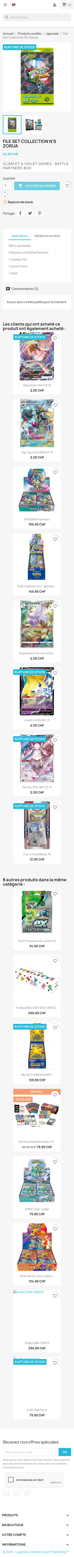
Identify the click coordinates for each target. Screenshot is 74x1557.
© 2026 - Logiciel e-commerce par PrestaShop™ (36, 1552)
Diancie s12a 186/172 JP (37, 787)
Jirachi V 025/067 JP (37, 720)
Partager (20, 213)
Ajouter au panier (37, 185)
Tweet (30, 213)
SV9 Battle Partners (37, 519)
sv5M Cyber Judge (37, 1209)
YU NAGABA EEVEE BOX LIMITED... (37, 1008)
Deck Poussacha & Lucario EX (37, 941)
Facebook (6, 1493)
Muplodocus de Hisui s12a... (37, 653)
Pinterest (39, 213)
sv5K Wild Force (37, 1410)
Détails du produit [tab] (47, 236)
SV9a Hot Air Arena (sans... (37, 1276)
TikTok (27, 1493)
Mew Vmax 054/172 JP (37, 385)
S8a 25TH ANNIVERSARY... (37, 1075)
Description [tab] (19, 236)
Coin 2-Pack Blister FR (37, 854)
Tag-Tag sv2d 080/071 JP (37, 452)
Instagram (17, 1493)
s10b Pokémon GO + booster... (37, 586)
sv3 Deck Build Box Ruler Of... (37, 1142)
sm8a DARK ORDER (37, 1343)
